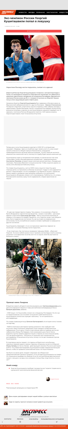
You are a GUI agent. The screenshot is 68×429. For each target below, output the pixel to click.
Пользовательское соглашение (52, 419)
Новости (23, 12)
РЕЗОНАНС (40, 12)
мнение (17, 383)
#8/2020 (8, 383)
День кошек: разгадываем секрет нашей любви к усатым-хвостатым (33, 396)
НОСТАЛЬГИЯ (52, 12)
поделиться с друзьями (34, 31)
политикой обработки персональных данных (39, 426)
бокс (12, 383)
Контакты (7, 419)
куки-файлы (33, 419)
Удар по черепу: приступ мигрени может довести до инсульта (30, 402)
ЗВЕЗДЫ (31, 12)
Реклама (20, 419)
